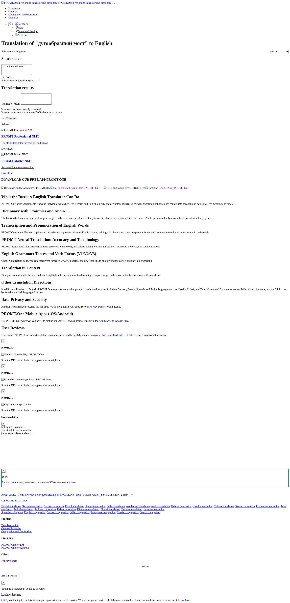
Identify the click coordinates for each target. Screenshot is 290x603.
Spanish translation (95, 506)
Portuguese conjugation (103, 512)
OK (3, 600)
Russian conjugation (127, 512)
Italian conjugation (79, 512)
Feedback (23, 23)
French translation (74, 506)
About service (8, 494)
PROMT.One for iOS (12, 544)
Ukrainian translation (88, 509)
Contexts (12, 11)
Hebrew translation (181, 506)
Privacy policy (34, 494)
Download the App (28, 31)
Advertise (23, 35)
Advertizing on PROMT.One (58, 494)
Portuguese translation (267, 506)
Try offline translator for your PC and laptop (24, 143)
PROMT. (84, 2)
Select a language (110, 494)
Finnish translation (110, 509)
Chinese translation (224, 506)
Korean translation (245, 506)
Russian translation (32, 506)
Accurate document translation (17, 167)
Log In (5, 594)
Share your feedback (112, 335)
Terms (21, 494)
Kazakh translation (202, 506)
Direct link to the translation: (16, 430)
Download (7, 148)
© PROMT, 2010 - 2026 (14, 500)
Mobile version (91, 494)
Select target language (13, 80)
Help (20, 27)
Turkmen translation (45, 509)
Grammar (13, 17)
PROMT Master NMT (16, 161)
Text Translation (9, 525)
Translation (14, 8)
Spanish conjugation (12, 512)
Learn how (184, 600)
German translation (54, 506)
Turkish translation (23, 509)
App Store (104, 320)
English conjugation (34, 512)
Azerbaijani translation (138, 506)
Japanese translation (153, 509)
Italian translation (116, 506)
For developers (9, 560)
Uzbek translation (66, 509)
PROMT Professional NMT (20, 136)
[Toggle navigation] (113, 3)
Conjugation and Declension (16, 531)
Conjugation (23, 14)
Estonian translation (131, 509)
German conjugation (57, 512)
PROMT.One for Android (15, 547)
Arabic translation (160, 506)
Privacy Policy (97, 306)
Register (16, 594)
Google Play (121, 320)
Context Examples (11, 528)
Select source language (13, 51)
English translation (11, 506)
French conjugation (150, 512)
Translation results (10, 103)
